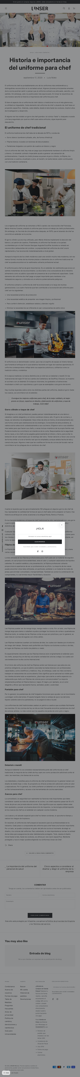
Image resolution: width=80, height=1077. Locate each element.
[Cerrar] (62, 525)
